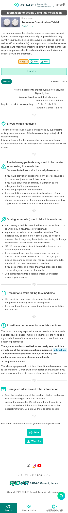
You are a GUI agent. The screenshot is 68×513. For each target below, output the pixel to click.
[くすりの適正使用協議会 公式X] (28, 465)
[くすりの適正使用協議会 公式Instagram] (34, 465)
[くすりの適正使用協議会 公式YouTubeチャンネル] (39, 465)
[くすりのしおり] (25, 5)
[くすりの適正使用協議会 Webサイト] (34, 483)
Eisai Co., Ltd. (27, 26)
